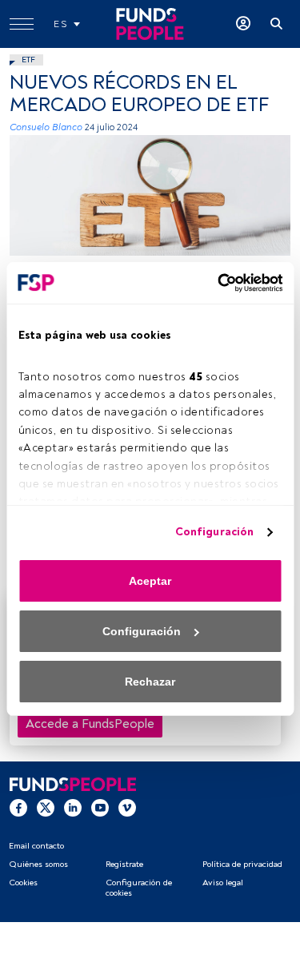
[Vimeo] (127, 807)
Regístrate (124, 864)
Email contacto (36, 846)
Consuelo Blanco (46, 127)
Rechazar (150, 681)
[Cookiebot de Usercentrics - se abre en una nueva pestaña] (214, 282)
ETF (28, 59)
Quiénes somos (38, 864)
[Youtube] (100, 807)
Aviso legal (222, 882)
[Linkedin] (73, 807)
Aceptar (150, 580)
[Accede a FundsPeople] (243, 24)
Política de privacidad (242, 864)
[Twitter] (45, 807)
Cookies (23, 882)
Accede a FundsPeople (90, 724)
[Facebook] (18, 807)
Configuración (214, 532)
